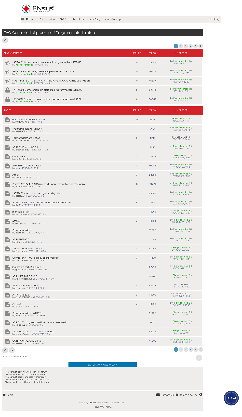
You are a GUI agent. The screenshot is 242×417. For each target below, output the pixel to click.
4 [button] (190, 46)
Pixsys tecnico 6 (181, 155)
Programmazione (22, 230)
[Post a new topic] (5, 40)
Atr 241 (16, 174)
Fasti (18, 177)
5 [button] (195, 46)
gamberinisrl (21, 269)
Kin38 (18, 205)
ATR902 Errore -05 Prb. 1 (26, 147)
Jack (17, 186)
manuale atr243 (21, 211)
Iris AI (231, 398)
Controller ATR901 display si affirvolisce (35, 257)
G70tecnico (21, 223)
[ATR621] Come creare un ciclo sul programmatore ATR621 (46, 99)
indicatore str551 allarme (26, 267)
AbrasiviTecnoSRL (24, 279)
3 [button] (185, 46)
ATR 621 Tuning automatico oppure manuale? (39, 322)
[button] (200, 46)
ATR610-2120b (20, 294)
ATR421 (16, 303)
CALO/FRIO (19, 156)
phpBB (93, 402)
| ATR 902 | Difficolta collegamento (33, 331)
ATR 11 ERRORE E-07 (24, 276)
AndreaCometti (23, 334)
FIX (17, 306)
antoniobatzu (22, 149)
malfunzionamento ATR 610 (28, 119)
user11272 (20, 232)
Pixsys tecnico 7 (181, 118)
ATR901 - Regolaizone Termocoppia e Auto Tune (41, 202)
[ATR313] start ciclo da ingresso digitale (36, 193)
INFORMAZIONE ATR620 (26, 165)
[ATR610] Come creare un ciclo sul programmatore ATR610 (46, 62)
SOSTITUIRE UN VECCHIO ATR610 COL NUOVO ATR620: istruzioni (51, 80)
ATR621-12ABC (20, 239)
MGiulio (19, 242)
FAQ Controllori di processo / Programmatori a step (49, 32)
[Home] (121, 3)
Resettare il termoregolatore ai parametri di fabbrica (43, 71)
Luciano (19, 288)
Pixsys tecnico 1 (23, 65)
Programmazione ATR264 (27, 128)
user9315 (20, 315)
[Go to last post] (191, 61)
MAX (17, 168)
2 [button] (180, 46)
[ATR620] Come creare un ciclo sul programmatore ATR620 (47, 89)
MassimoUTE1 (22, 140)
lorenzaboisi (21, 260)
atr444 (16, 220)
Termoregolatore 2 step (26, 137)
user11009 (20, 131)
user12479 (20, 343)
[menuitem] (215, 19)
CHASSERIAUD (22, 297)
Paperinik (20, 251)
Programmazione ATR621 (26, 313)
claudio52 (20, 325)
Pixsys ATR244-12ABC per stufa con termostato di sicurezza (48, 184)
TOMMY (19, 122)
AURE (18, 159)
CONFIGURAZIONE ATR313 (28, 340)
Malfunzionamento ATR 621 (28, 248)
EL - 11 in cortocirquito (25, 285)
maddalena (21, 214)
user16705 (20, 196)
